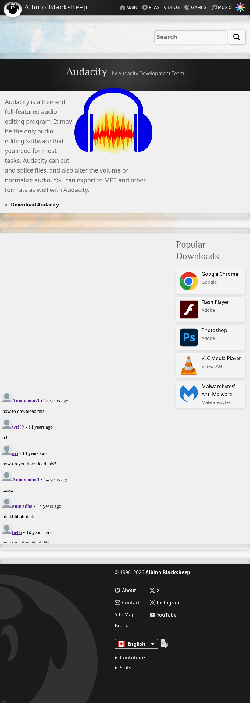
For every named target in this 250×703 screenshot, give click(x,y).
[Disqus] (78, 309)
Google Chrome (220, 278)
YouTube (167, 614)
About (129, 590)
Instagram (169, 602)
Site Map (125, 614)
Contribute (132, 657)
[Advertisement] (213, 132)
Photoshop (214, 334)
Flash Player (215, 306)
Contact (131, 602)
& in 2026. (143, 683)
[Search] (236, 37)
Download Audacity (35, 204)
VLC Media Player (221, 362)
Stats (125, 667)
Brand (122, 625)
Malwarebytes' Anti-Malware (218, 394)
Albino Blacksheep (167, 572)
